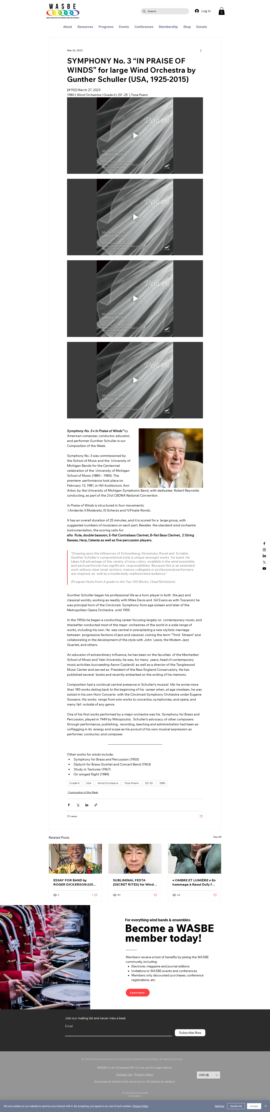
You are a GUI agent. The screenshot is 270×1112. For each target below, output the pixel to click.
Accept (254, 1106)
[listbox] (208, 1075)
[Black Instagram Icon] (264, 550)
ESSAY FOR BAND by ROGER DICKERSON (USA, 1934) (74, 882)
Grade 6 (74, 783)
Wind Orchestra (108, 783)
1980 (162, 783)
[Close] (265, 1106)
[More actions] (201, 50)
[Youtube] (264, 568)
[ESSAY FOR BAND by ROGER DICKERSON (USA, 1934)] (75, 859)
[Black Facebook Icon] (264, 543)
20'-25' (149, 783)
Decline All (236, 1106)
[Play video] (135, 135)
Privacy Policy (144, 1074)
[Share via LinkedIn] (87, 805)
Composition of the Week (83, 792)
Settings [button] (219, 1106)
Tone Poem (131, 783)
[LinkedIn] (264, 556)
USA (88, 783)
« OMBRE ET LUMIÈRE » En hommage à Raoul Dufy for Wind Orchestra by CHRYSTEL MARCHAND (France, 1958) (194, 882)
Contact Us (124, 1074)
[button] (221, 11)
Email (69, 1026)
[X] (264, 562)
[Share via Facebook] (69, 805)
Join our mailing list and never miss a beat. (95, 1018)
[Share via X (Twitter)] (78, 805)
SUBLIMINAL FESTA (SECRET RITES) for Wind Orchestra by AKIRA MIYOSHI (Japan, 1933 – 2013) (133, 882)
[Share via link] (96, 805)
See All (217, 837)
